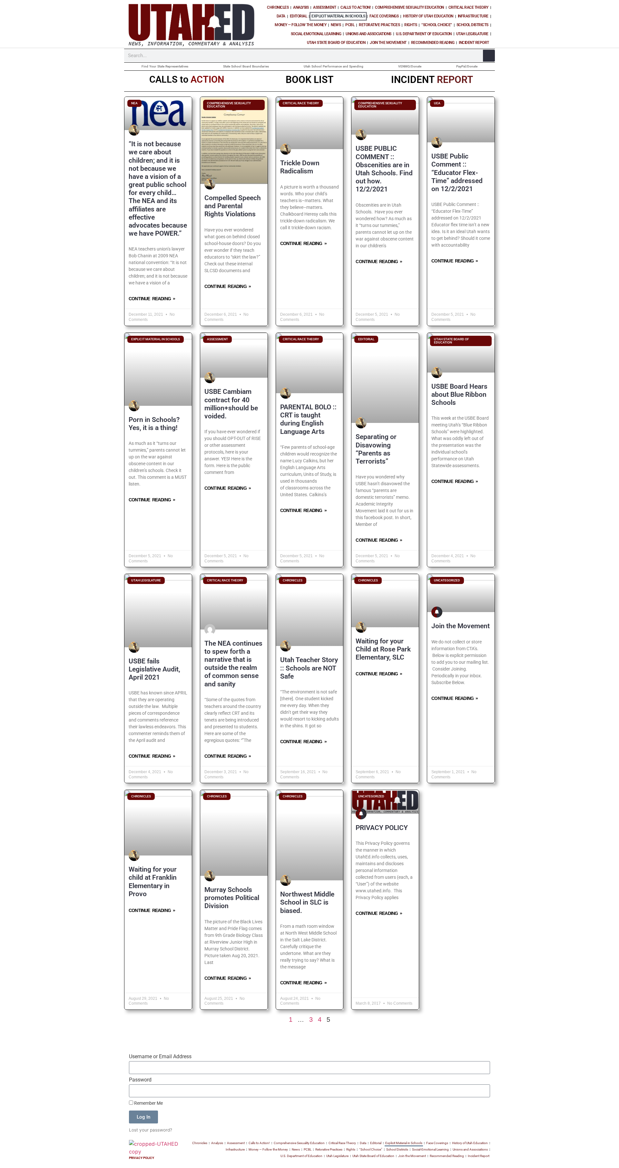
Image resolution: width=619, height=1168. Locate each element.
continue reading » (152, 298)
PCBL (349, 25)
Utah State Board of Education (336, 42)
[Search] (489, 56)
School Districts (472, 25)
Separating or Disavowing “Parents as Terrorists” (376, 449)
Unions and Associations (368, 34)
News (336, 25)
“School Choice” (436, 25)
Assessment (324, 7)
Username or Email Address (160, 1057)
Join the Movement (388, 42)
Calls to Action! (355, 7)
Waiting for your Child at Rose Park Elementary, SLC (383, 649)
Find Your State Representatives (165, 66)
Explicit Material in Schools (338, 16)
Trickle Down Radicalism (299, 167)
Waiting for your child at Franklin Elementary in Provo (153, 882)
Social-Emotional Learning (316, 34)
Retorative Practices (379, 25)
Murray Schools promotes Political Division (231, 898)
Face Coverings (383, 16)
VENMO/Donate (409, 66)
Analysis (301, 7)
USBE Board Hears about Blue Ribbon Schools (459, 394)
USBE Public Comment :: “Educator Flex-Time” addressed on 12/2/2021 (457, 172)
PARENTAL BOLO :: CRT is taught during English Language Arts (308, 419)
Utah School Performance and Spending (333, 66)
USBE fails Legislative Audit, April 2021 (154, 669)
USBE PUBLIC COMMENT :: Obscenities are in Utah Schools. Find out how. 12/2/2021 (384, 169)
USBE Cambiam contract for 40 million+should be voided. (231, 404)
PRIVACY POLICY (382, 828)
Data (281, 16)
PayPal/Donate (466, 66)
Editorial (298, 16)
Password (140, 1080)
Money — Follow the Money (300, 25)
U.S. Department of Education (424, 34)
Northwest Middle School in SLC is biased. (307, 902)
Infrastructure (473, 16)
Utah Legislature (472, 34)
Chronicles (278, 7)
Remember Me (148, 1103)
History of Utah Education (428, 16)
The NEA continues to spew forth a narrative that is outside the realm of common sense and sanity (233, 664)
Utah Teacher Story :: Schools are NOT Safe (309, 668)
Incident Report (474, 42)
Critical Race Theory (468, 7)
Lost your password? (150, 1129)
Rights (410, 25)
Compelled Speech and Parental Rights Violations (232, 206)
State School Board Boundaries (246, 66)
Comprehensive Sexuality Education (409, 7)
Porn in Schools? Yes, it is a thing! (154, 424)
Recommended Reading (433, 42)
